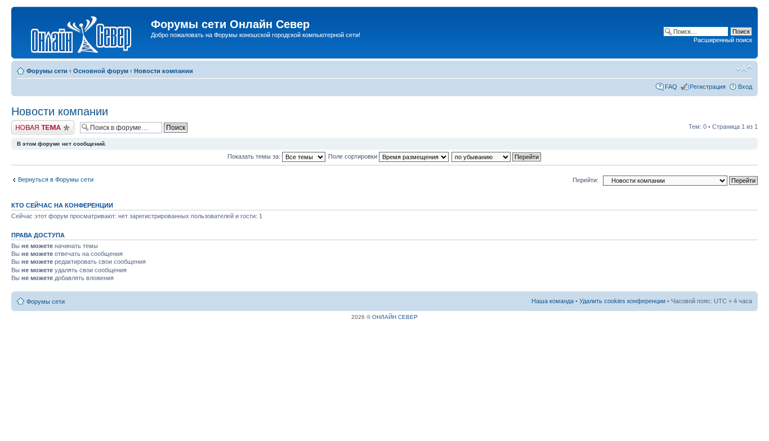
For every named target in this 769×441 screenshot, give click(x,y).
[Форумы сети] (82, 33)
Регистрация (708, 86)
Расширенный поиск (723, 40)
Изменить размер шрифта (744, 69)
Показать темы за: (254, 156)
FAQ (671, 86)
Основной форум (100, 71)
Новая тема (28, 123)
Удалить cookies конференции (622, 301)
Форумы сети (47, 71)
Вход (745, 86)
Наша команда (552, 301)
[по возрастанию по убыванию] (496, 156)
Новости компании (163, 71)
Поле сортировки (353, 156)
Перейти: (585, 180)
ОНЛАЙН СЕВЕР (395, 317)
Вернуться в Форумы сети (55, 179)
